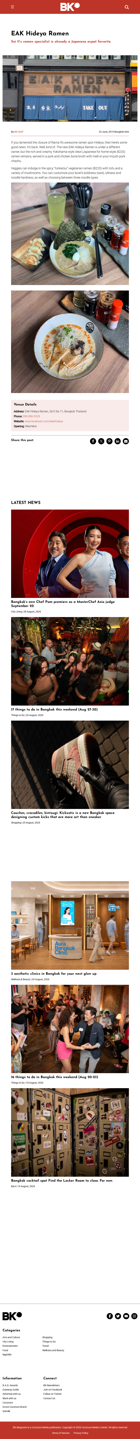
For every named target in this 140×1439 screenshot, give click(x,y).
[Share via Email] (126, 441)
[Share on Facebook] (93, 441)
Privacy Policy (81, 1433)
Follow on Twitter (52, 1394)
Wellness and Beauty (53, 1350)
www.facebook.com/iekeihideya (44, 421)
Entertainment (10, 1346)
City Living (8, 1341)
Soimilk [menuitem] (6, 1411)
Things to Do (49, 1341)
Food (5, 1350)
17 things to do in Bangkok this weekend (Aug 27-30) (54, 709)
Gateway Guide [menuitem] (11, 1389)
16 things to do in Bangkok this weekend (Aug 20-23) (54, 1077)
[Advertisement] (70, 473)
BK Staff (18, 131)
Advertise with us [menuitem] (12, 1394)
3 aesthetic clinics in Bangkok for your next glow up (53, 974)
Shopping (47, 1337)
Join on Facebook (52, 1389)
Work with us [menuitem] (9, 1398)
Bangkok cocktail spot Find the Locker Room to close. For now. (62, 1181)
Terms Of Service (60, 1433)
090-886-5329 (31, 416)
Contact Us (49, 1398)
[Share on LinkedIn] (118, 441)
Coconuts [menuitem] (8, 1402)
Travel (45, 1346)
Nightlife (7, 1354)
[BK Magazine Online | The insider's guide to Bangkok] (70, 7)
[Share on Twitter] (101, 441)
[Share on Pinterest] (109, 441)
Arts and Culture (11, 1337)
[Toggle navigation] (12, 6)
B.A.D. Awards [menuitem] (10, 1385)
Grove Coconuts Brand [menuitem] (15, 1407)
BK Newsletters (51, 1385)
